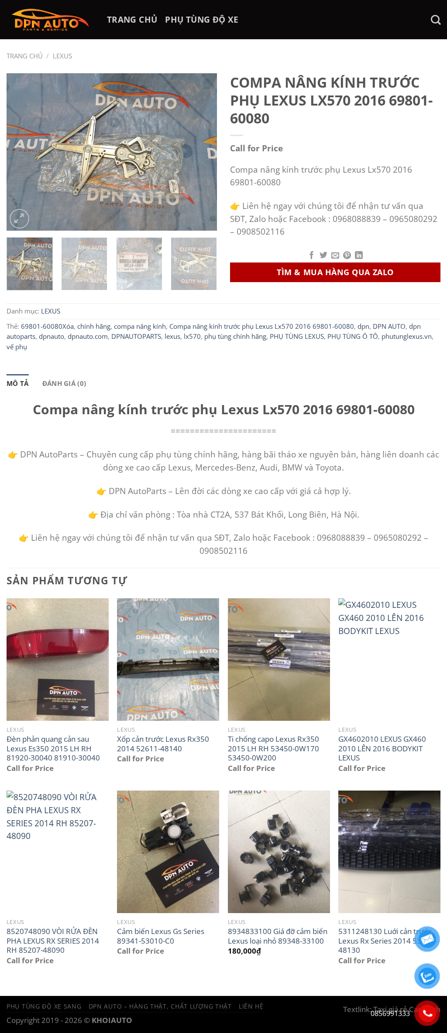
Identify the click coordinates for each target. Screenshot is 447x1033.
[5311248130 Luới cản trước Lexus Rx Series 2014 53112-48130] (389, 852)
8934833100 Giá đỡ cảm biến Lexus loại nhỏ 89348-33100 (277, 936)
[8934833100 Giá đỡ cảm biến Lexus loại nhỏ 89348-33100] (279, 852)
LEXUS (62, 55)
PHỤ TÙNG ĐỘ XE (201, 19)
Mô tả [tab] (18, 383)
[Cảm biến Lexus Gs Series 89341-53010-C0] (168, 852)
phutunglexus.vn (407, 336)
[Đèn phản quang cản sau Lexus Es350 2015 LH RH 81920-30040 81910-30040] (58, 659)
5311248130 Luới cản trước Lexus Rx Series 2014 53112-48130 (387, 941)
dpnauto (51, 336)
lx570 (192, 336)
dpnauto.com (88, 336)
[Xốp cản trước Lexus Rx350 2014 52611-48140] (168, 659)
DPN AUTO (389, 326)
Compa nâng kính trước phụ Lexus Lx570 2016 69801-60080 (261, 326)
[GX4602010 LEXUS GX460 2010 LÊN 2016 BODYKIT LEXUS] (389, 659)
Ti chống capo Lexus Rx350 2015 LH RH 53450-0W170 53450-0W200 (273, 748)
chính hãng (93, 326)
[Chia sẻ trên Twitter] (323, 256)
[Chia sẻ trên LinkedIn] (359, 256)
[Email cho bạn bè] (335, 256)
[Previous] (22, 151)
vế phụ (17, 346)
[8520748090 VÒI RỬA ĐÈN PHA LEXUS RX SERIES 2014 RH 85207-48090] (58, 852)
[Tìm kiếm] (435, 20)
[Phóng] (19, 218)
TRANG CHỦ (132, 19)
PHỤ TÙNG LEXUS (297, 336)
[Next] (202, 151)
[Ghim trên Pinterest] (347, 256)
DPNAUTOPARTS (136, 336)
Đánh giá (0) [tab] (64, 383)
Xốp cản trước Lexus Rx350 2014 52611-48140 (163, 743)
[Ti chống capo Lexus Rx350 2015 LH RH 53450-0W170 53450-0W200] (279, 659)
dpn (363, 326)
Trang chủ (25, 55)
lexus (172, 336)
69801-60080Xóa (47, 326)
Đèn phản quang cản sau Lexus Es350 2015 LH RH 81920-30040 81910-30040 (53, 748)
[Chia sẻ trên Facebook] (312, 256)
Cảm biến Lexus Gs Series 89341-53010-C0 (160, 936)
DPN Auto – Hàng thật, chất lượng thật (160, 1006)
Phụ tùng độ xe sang (44, 1006)
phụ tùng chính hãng (235, 336)
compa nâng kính (140, 326)
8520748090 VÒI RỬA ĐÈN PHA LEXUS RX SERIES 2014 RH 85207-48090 (53, 941)
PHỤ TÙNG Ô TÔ (352, 336)
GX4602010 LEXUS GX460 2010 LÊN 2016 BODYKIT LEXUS (382, 748)
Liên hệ (251, 1006)
